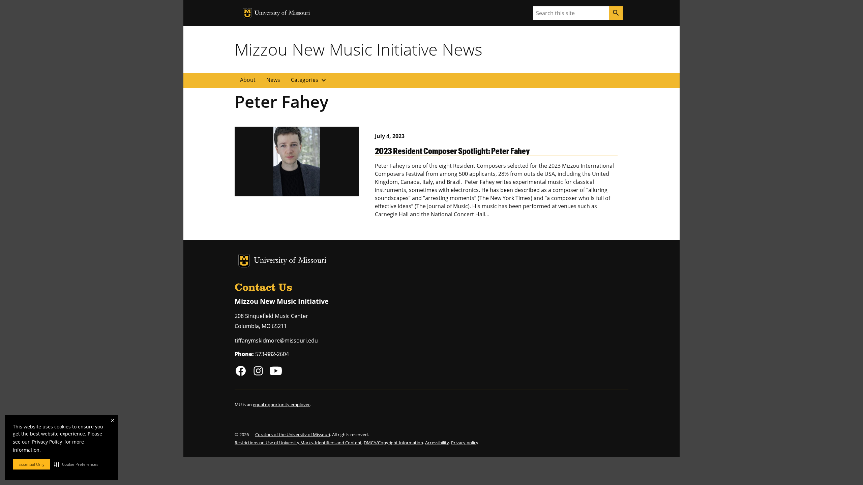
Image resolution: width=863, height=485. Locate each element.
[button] (76, 464)
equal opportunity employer (281, 404)
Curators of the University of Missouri (292, 434)
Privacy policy (464, 443)
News (273, 80)
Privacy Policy (47, 442)
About (248, 80)
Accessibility (437, 443)
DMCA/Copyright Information (393, 443)
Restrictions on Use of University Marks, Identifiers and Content (298, 443)
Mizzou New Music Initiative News (358, 49)
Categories (309, 80)
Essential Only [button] (31, 464)
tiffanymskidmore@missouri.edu (276, 340)
